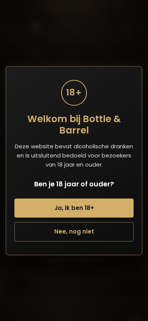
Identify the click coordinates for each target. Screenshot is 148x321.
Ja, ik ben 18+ (74, 208)
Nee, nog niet (74, 231)
